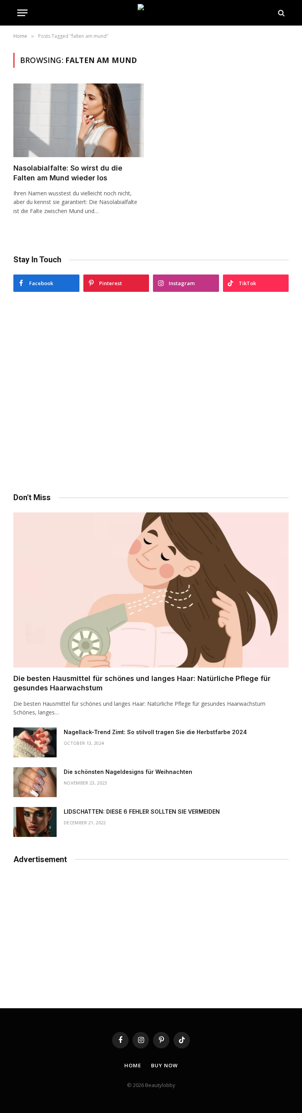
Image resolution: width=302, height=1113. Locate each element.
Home (132, 1065)
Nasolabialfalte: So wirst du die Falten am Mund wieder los (67, 173)
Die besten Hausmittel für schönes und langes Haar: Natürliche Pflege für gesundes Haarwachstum (142, 683)
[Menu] (22, 13)
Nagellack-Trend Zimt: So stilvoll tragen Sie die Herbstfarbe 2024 (155, 732)
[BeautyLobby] (151, 13)
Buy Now (164, 1065)
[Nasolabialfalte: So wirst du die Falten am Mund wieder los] (78, 120)
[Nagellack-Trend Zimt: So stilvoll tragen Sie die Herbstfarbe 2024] (35, 742)
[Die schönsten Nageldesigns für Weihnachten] (35, 782)
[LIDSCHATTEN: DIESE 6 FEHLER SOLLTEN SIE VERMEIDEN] (35, 822)
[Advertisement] (151, 392)
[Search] (280, 13)
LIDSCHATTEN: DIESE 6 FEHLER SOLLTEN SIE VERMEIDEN (142, 811)
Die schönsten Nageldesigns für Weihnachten (128, 771)
